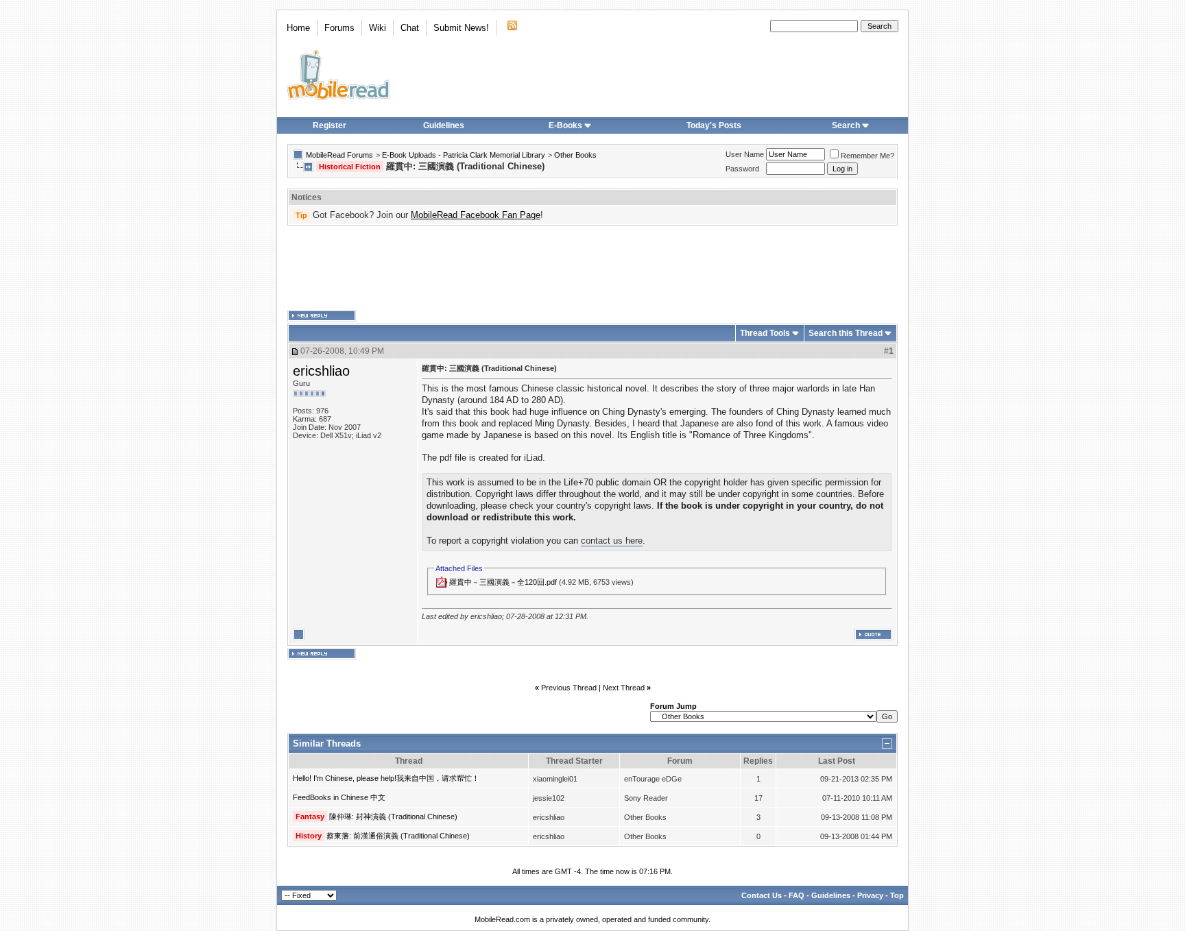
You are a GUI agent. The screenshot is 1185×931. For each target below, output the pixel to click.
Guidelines (443, 125)
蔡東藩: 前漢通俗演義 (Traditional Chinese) (398, 836)
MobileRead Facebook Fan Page (475, 215)
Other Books (575, 155)
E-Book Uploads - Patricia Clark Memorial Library (463, 155)
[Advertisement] (592, 268)
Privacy (870, 895)
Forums (339, 28)
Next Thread (624, 688)
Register (329, 125)
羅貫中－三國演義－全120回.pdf (503, 582)
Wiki (377, 28)
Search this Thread (846, 333)
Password (742, 169)
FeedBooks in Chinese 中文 (339, 797)
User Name (745, 154)
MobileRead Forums (339, 155)
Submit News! (461, 28)
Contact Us (761, 895)
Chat (409, 28)
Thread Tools (765, 333)
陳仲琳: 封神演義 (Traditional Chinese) (393, 816)
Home (298, 28)
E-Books (565, 125)
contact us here (612, 540)
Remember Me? (867, 156)
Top (897, 895)
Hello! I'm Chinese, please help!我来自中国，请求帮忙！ (386, 778)
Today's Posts (713, 125)
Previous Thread (569, 688)
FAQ (796, 895)
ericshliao (321, 370)
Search (846, 125)
